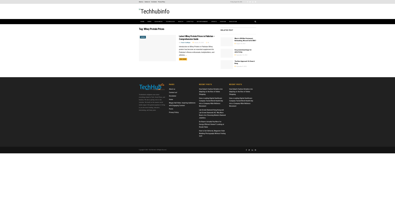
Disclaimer (154, 2)
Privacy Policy (161, 2)
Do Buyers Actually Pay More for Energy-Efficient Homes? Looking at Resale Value (211, 124)
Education (233, 21)
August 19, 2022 (240, 43)
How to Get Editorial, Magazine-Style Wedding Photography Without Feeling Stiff (212, 133)
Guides (143, 37)
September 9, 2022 (241, 66)
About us (141, 2)
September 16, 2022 (241, 55)
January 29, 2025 (199, 42)
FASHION (223, 21)
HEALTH (180, 21)
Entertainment (202, 21)
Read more (183, 59)
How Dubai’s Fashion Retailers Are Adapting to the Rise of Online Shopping (211, 91)
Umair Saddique (185, 42)
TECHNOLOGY (170, 21)
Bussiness (159, 21)
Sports (214, 21)
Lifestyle (190, 21)
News (149, 21)
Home (142, 21)
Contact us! (147, 2)
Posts (171, 109)
